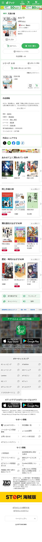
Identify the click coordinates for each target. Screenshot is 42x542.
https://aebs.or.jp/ (19, 488)
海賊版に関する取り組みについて (8, 471)
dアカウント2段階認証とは (8, 464)
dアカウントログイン (8, 442)
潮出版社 (11, 117)
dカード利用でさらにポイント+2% (27, 31)
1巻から (29, 72)
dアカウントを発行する (21, 507)
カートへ (13, 46)
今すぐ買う (32, 46)
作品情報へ (20, 56)
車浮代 (20, 18)
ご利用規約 (5, 453)
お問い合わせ (6, 436)
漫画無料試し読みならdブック (9, 309)
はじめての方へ (9, 425)
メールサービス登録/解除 (8, 431)
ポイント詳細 (23, 27)
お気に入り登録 (34, 63)
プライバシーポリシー (8, 459)
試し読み (11, 39)
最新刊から (36, 72)
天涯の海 (17, 76)
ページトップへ (21, 518)
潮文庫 (12, 122)
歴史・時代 (13, 120)
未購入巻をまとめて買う (22, 68)
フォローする (23, 18)
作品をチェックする (22, 51)
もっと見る (34, 189)
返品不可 (20, 33)
